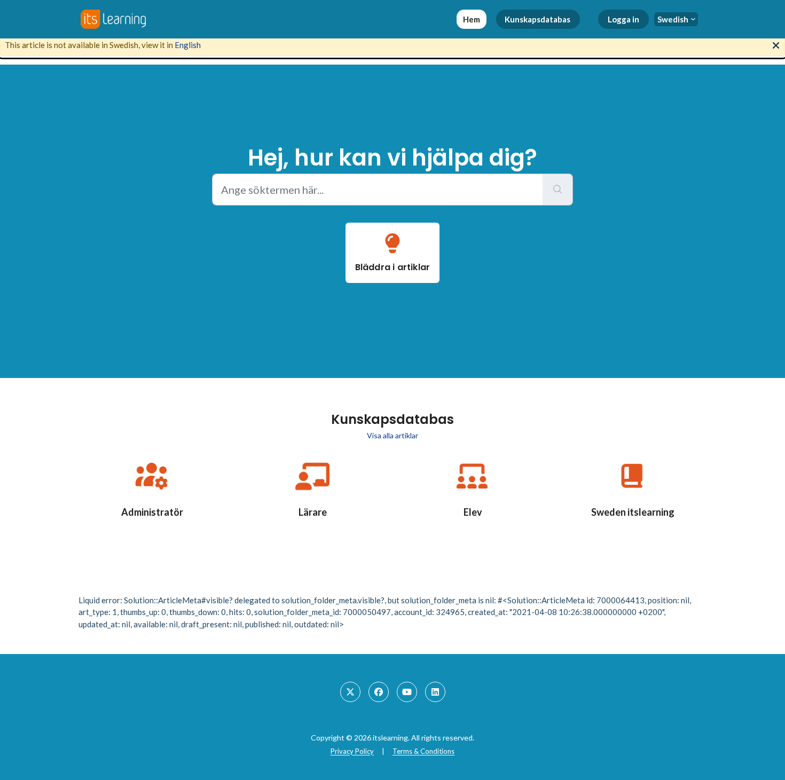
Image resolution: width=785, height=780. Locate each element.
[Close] (775, 44)
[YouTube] (407, 692)
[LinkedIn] (435, 692)
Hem (471, 19)
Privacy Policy (352, 751)
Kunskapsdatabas (537, 19)
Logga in (623, 19)
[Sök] (558, 190)
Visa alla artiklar (392, 435)
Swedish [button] (672, 19)
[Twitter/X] (350, 692)
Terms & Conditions (423, 751)
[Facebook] (378, 692)
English (188, 45)
